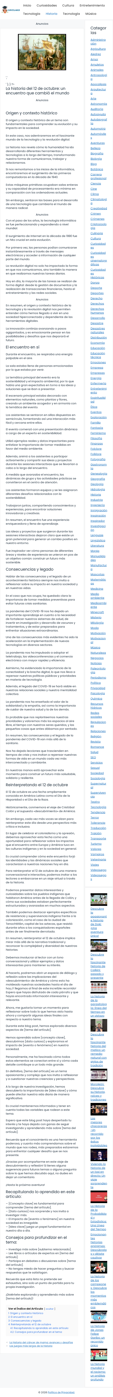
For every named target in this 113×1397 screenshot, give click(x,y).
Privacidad (98, 688)
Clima (95, 194)
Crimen (96, 214)
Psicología (98, 693)
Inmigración (99, 510)
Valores (96, 849)
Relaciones (98, 731)
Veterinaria (98, 859)
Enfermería (98, 383)
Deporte (96, 288)
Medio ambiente (97, 596)
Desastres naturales (98, 330)
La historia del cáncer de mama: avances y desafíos (41, 1342)
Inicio (27, 5)
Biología (96, 159)
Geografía (98, 479)
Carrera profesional (98, 176)
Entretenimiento (92, 5)
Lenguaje (97, 535)
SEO (93, 757)
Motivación (98, 633)
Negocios (97, 658)
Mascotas (97, 574)
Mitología (97, 623)
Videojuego (98, 870)
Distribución (99, 337)
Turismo (96, 844)
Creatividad (99, 208)
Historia (51, 14)
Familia (96, 422)
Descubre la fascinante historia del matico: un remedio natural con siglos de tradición (99, 1050)
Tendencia (98, 812)
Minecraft (97, 612)
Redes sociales (96, 715)
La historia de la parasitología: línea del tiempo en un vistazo (99, 1006)
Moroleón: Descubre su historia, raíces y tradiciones (98, 1092)
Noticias (96, 663)
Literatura (97, 546)
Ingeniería (98, 505)
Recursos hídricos (97, 706)
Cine (94, 189)
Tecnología (31, 14)
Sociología (98, 778)
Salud (94, 752)
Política (96, 683)
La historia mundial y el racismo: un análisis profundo (98, 1371)
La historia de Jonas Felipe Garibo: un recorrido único (98, 1335)
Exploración (99, 417)
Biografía (97, 153)
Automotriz (98, 129)
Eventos (96, 412)
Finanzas (97, 443)
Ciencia (96, 183)
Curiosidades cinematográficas (99, 258)
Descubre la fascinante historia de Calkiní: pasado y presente (98, 966)
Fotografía (98, 459)
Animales (97, 70)
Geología (97, 484)
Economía (98, 343)
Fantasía (97, 428)
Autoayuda (98, 114)
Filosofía (96, 438)
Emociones (98, 362)
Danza (95, 283)
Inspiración (98, 516)
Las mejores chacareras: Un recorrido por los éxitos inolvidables (99, 1131)
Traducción (98, 828)
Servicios (97, 763)
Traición (96, 833)
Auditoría (97, 109)
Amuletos (97, 65)
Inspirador (98, 521)
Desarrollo (98, 318)
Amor (94, 59)
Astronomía (99, 104)
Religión (96, 736)
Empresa (97, 368)
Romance (97, 747)
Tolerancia (98, 823)
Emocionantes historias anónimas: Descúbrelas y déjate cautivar (99, 1246)
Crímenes (97, 219)
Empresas (98, 373)
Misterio (96, 617)
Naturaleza (98, 653)
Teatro (95, 802)
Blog (94, 164)
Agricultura (98, 49)
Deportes (97, 293)
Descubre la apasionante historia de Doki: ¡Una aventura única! (99, 922)
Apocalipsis (98, 84)
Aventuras (98, 143)
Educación (98, 348)
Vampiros (97, 854)
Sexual (95, 768)
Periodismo (98, 678)
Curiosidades (47, 5)
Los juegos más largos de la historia (31, 1346)
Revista (96, 742)
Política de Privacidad (61, 1392)
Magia (95, 551)
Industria (97, 500)
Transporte (98, 838)
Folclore (96, 449)
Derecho (97, 298)
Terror (95, 817)
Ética (94, 407)
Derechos (97, 304)
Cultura (68, 5)
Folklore (96, 454)
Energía (96, 378)
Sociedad (97, 773)
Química (96, 699)
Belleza (95, 148)
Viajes (95, 865)
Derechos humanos (97, 311)
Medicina (97, 589)
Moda (95, 628)
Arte (93, 98)
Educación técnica (98, 355)
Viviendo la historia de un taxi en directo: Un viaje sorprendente (99, 1175)
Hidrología (98, 489)
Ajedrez (96, 54)
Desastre (97, 323)
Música (90, 14)
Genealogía (99, 474)
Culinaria (97, 233)
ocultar (50, 1308)
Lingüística (98, 540)
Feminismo (98, 433)
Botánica (97, 169)
